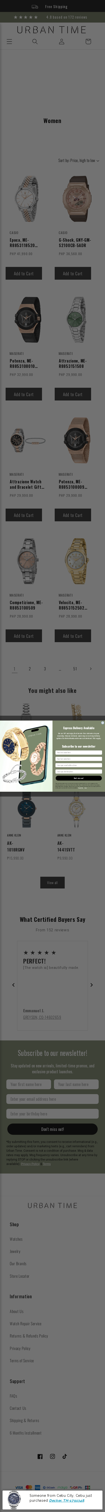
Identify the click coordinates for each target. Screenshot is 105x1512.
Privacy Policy (80, 787)
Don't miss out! (79, 778)
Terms (85, 787)
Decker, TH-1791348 (66, 1500)
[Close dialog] (102, 722)
